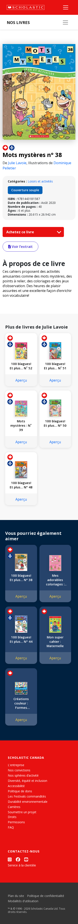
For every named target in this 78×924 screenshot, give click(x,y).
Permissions (16, 822)
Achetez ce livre (20, 232)
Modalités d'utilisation (23, 901)
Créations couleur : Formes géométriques (21, 703)
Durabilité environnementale (27, 802)
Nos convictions (19, 770)
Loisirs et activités (40, 181)
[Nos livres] (65, 22)
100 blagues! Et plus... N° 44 (21, 639)
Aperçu (21, 380)
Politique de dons (20, 791)
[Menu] (66, 7)
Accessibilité (16, 786)
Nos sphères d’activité (23, 775)
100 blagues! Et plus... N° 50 (55, 423)
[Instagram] (10, 860)
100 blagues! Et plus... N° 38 (21, 577)
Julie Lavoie (17, 162)
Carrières (14, 807)
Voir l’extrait (22, 246)
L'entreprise (16, 765)
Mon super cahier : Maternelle (55, 641)
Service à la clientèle (22, 865)
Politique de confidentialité (45, 896)
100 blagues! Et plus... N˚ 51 (55, 365)
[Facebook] (18, 860)
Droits (12, 817)
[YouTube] (26, 860)
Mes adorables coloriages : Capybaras (55, 579)
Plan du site (16, 896)
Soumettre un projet (22, 812)
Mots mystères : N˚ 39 (21, 425)
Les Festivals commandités (27, 796)
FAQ (11, 827)
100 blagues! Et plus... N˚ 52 (21, 365)
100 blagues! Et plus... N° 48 (21, 485)
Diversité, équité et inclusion (27, 781)
